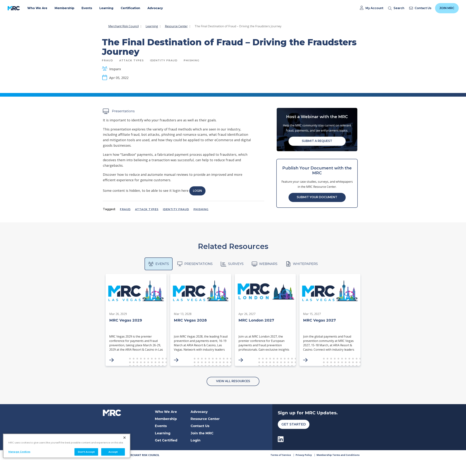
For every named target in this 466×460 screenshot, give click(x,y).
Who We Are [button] (37, 8)
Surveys (236, 264)
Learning (152, 26)
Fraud (125, 209)
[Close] (125, 438)
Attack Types (147, 209)
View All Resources (233, 381)
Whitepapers (305, 264)
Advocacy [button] (155, 8)
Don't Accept (86, 451)
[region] (66, 446)
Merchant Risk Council (123, 26)
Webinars (268, 264)
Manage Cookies (19, 451)
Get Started (293, 424)
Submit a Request (317, 141)
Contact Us (200, 426)
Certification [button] (130, 8)
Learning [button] (106, 8)
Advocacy (199, 412)
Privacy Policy (304, 455)
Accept (113, 451)
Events (162, 264)
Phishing (201, 209)
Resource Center (176, 26)
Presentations (198, 264)
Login (197, 191)
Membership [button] (64, 8)
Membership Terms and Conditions (338, 455)
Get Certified (166, 440)
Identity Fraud (176, 209)
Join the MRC (202, 433)
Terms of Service (280, 455)
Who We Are (166, 412)
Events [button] (87, 8)
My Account (374, 8)
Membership (166, 419)
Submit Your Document (317, 197)
